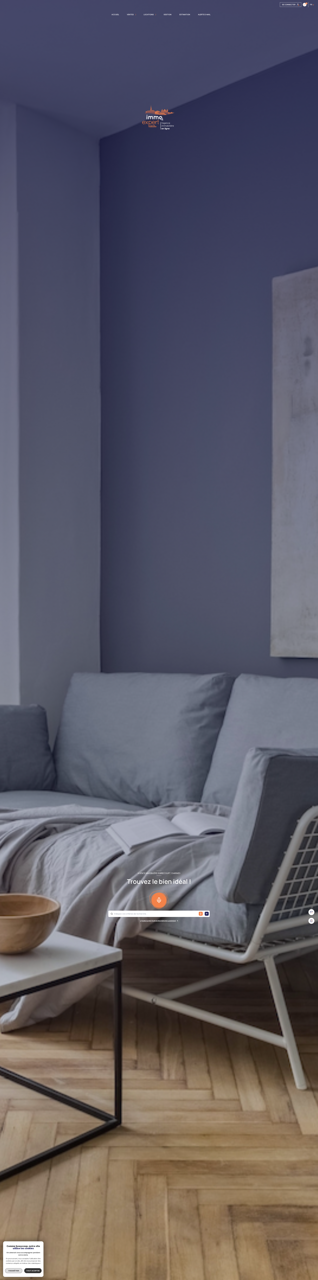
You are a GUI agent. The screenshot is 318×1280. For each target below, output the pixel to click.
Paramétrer (13, 1271)
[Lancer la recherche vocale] (159, 900)
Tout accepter (33, 1271)
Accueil (115, 14)
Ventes (130, 14)
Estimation (184, 14)
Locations (149, 14)
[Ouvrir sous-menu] (136, 14)
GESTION (167, 14)
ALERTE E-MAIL (204, 14)
